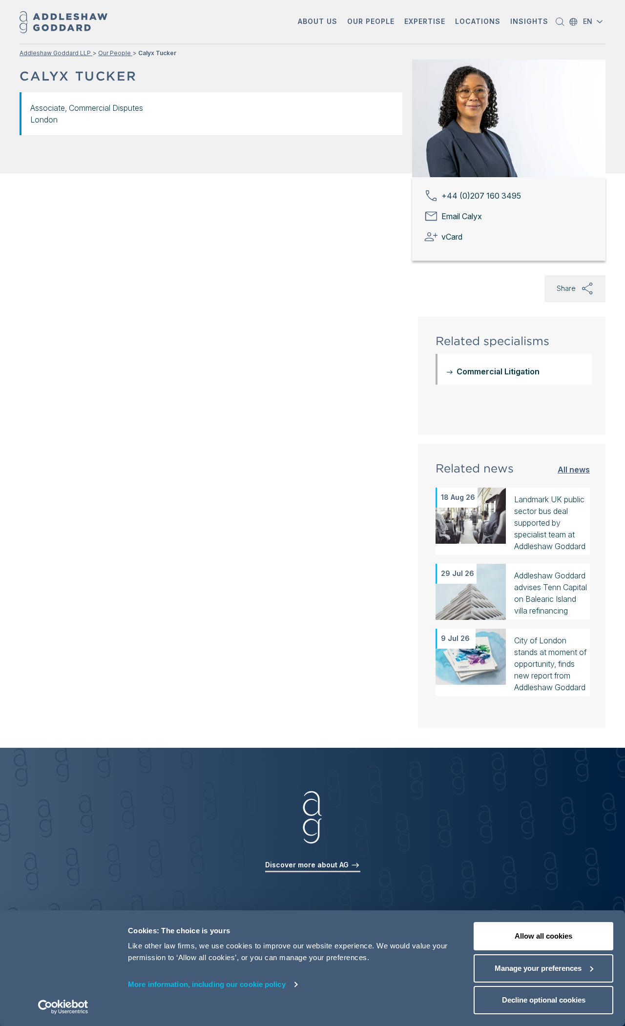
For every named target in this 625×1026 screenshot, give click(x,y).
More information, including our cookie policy (207, 984)
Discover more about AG (308, 865)
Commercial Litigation (498, 371)
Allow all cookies (543, 936)
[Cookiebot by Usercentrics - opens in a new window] (63, 1007)
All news (574, 469)
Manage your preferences (538, 968)
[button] (317, 22)
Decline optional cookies (543, 1000)
